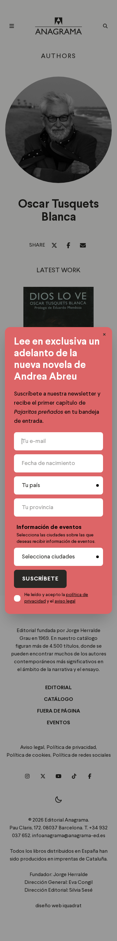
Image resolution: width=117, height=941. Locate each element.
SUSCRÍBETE (40, 579)
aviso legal (65, 601)
